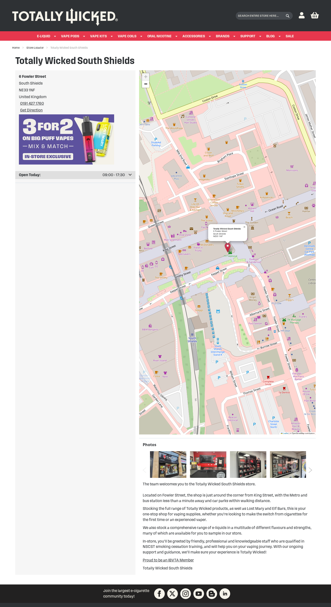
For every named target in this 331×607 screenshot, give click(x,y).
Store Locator (35, 47)
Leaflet (285, 433)
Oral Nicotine (159, 36)
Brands (222, 36)
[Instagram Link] (185, 593)
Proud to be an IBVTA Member (168, 560)
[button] (302, 16)
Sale (290, 36)
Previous (144, 470)
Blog (270, 36)
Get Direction (31, 110)
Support (247, 36)
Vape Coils (127, 36)
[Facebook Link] (159, 593)
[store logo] (65, 15)
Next (310, 470)
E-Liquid (43, 36)
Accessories (193, 36)
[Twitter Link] (172, 593)
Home (16, 47)
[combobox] (264, 16)
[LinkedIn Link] (225, 593)
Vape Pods (70, 36)
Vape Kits (98, 36)
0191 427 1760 (32, 103)
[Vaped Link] (211, 593)
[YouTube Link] (198, 593)
